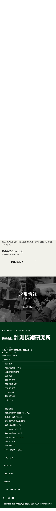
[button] (17, 262)
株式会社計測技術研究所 (25, 504)
